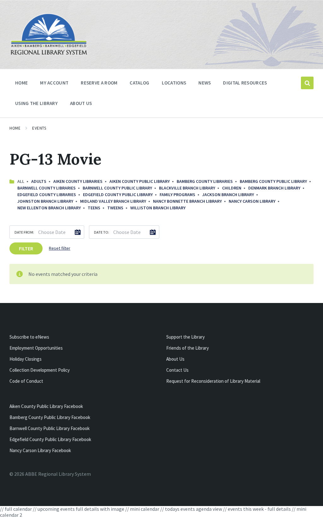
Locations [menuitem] (174, 83)
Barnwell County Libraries (46, 188)
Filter (26, 248)
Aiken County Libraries (78, 181)
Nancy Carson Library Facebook (40, 450)
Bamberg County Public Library (273, 181)
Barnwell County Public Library (117, 188)
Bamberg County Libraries (205, 181)
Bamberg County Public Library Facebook (49, 417)
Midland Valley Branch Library (113, 201)
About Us (175, 359)
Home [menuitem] (21, 83)
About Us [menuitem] (81, 103)
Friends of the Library (187, 348)
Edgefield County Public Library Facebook (50, 439)
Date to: (101, 232)
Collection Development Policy (39, 370)
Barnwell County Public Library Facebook (49, 428)
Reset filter (59, 248)
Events (39, 128)
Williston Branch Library (157, 208)
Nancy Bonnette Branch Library (187, 201)
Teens (94, 208)
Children (231, 188)
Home (15, 128)
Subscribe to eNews (29, 337)
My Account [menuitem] (54, 83)
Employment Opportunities (36, 348)
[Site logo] (48, 54)
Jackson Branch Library (228, 194)
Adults (38, 181)
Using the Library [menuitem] (36, 103)
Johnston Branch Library (45, 201)
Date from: (24, 232)
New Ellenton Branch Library (49, 208)
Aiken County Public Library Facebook (46, 406)
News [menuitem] (204, 83)
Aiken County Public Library (139, 181)
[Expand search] (307, 83)
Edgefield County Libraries (46, 194)
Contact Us (177, 370)
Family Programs (177, 194)
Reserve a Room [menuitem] (99, 83)
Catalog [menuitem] (139, 83)
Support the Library (185, 337)
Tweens (115, 208)
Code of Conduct (26, 381)
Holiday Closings (25, 359)
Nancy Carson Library (252, 201)
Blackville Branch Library (187, 188)
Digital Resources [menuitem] (245, 83)
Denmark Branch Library (274, 188)
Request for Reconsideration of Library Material (213, 381)
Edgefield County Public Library (118, 194)
